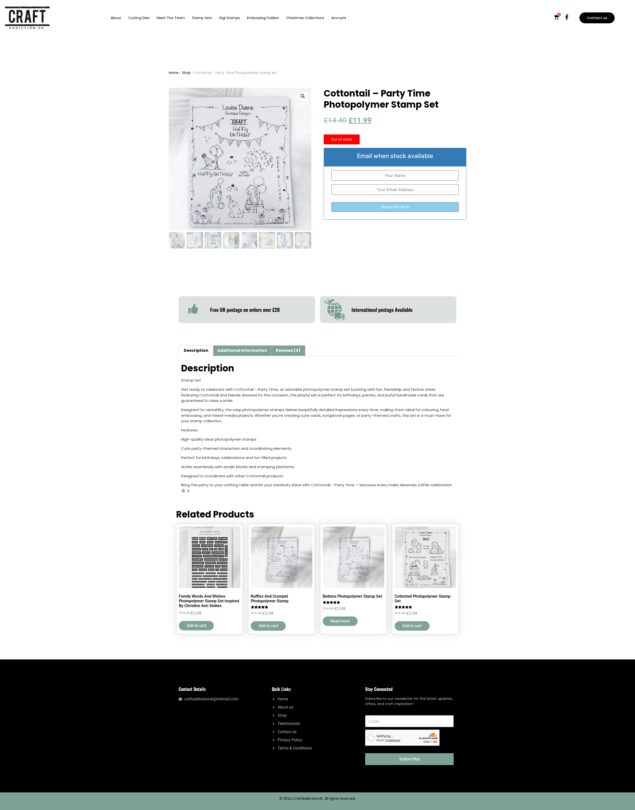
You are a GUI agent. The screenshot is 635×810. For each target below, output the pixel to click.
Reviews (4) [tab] (288, 350)
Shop (186, 72)
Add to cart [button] (196, 625)
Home (174, 72)
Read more (340, 621)
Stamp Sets (202, 17)
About (116, 17)
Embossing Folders (263, 17)
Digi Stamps (229, 17)
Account (338, 17)
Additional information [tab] (242, 350)
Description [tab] (196, 350)
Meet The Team (171, 17)
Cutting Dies (139, 17)
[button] (302, 96)
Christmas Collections (305, 17)
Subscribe (409, 758)
